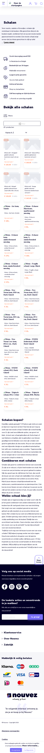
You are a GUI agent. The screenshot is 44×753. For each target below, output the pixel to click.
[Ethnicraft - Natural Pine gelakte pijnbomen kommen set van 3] (32, 144)
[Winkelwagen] (35, 3)
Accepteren (15, 750)
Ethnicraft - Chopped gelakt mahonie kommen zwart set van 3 (11, 154)
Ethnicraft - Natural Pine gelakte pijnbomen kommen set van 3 (32, 154)
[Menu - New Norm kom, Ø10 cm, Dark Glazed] (12, 292)
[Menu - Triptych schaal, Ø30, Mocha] (32, 393)
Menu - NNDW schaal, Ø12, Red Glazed (31, 377)
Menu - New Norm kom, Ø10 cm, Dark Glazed (11, 300)
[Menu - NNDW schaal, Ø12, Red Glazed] (32, 370)
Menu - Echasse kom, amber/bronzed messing (11, 247)
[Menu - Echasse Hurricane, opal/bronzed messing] (32, 209)
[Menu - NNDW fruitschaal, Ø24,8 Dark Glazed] (32, 341)
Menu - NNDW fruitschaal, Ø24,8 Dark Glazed (32, 349)
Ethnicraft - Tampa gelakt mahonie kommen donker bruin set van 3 (32, 187)
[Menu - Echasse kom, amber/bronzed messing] (12, 238)
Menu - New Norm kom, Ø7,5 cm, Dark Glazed (32, 324)
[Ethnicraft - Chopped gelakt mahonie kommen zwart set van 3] (12, 144)
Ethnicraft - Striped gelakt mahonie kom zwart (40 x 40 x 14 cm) (11, 187)
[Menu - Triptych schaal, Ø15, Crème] (12, 393)
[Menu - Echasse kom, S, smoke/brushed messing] (32, 238)
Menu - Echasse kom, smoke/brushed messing (11, 273)
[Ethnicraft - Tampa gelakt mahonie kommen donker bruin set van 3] (32, 178)
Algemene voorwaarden (10, 731)
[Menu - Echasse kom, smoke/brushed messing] (12, 266)
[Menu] (3, 3)
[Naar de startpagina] (16, 4)
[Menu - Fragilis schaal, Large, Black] (32, 265)
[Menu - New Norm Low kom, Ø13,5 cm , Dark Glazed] (12, 342)
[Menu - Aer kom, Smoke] (12, 207)
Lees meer (9, 42)
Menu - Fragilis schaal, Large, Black (32, 271)
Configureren (28, 750)
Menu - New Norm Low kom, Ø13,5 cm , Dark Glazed (11, 351)
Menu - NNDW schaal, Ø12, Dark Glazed (11, 377)
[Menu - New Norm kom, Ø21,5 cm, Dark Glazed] (32, 292)
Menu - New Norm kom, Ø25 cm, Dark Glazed (11, 324)
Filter (23, 124)
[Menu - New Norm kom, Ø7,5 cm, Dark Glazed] (32, 317)
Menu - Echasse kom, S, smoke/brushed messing (32, 247)
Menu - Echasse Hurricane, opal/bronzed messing (32, 218)
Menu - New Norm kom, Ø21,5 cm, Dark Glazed (32, 300)
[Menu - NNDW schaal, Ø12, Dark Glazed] (12, 370)
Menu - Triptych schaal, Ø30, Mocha (32, 400)
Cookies (5, 739)
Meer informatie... (30, 746)
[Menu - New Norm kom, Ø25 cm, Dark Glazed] (12, 317)
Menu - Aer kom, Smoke (11, 213)
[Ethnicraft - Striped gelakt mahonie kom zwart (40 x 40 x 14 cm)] (12, 178)
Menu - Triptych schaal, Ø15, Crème (11, 400)
